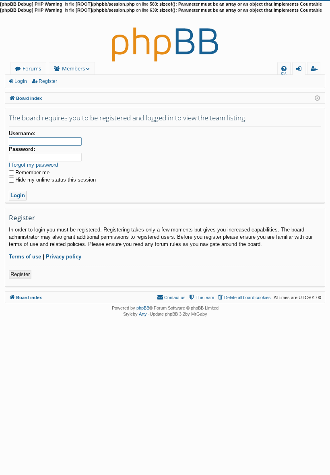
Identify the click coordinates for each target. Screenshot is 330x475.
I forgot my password (33, 165)
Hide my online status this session (55, 180)
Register (48, 81)
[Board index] (165, 38)
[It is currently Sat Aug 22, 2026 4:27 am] (317, 98)
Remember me (32, 172)
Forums (32, 68)
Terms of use (25, 257)
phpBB (142, 308)
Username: (22, 133)
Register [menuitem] (315, 70)
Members (73, 68)
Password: (22, 149)
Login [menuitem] (300, 70)
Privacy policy (63, 257)
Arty (143, 314)
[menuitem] (284, 68)
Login (20, 81)
